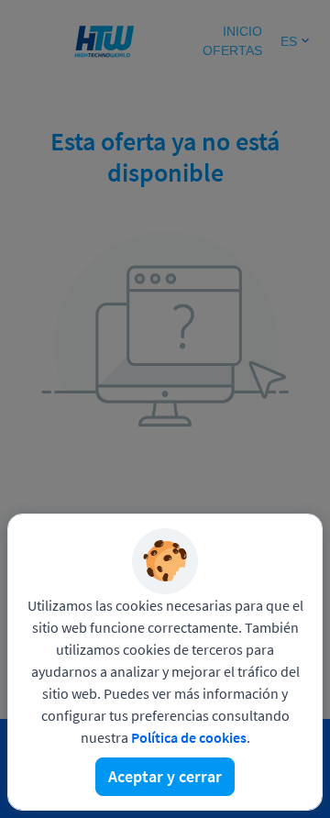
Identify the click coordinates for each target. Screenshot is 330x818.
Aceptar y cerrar (165, 776)
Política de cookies (189, 737)
